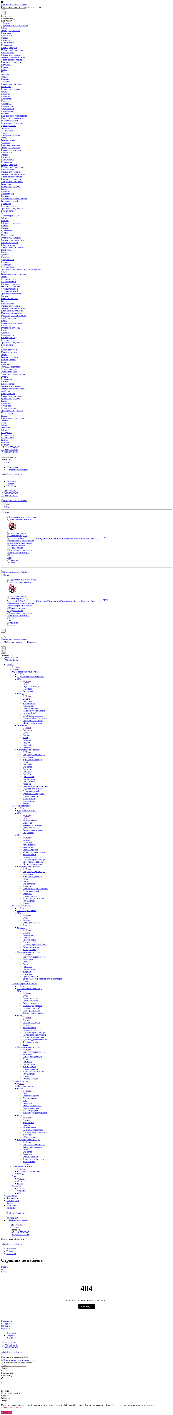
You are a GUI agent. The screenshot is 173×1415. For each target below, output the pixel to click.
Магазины (6, 1326)
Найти (4, 1368)
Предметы (27, 730)
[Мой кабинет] (2, 634)
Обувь (25, 684)
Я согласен (6, 1412)
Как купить (6, 1323)
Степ (19, 1181)
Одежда (26, 698)
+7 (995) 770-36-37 (10, 447)
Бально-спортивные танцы (29, 988)
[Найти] (3, 13)
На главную (86, 1306)
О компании (6, 1321)
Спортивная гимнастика (28, 1171)
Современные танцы (26, 810)
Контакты (5, 1328)
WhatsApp (11, 486)
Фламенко (21, 1191)
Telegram (10, 484)
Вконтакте (11, 481)
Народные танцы (25, 1086)
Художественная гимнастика (30, 676)
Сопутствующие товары (34, 754)
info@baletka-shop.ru (12, 474)
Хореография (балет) (26, 910)
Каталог (15, 669)
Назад (17, 667)
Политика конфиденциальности (19, 1360)
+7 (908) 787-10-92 (9, 452)
